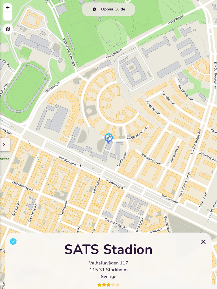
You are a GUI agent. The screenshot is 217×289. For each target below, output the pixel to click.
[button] (108, 138)
